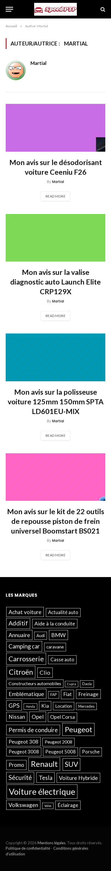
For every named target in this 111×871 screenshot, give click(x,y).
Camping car (24, 646)
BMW (58, 635)
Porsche (91, 752)
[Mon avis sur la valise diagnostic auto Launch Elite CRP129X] (55, 237)
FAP (53, 694)
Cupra (71, 684)
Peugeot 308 (23, 741)
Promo (16, 764)
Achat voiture (25, 612)
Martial (38, 63)
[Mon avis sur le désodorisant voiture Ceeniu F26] (55, 127)
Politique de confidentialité (28, 848)
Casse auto (62, 659)
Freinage (88, 694)
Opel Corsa (62, 717)
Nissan (17, 716)
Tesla (45, 777)
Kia (45, 706)
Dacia (87, 683)
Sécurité (20, 777)
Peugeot (78, 729)
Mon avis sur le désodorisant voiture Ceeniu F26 (55, 167)
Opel (38, 716)
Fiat (67, 694)
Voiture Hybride (78, 778)
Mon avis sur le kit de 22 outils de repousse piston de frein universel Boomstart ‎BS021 (55, 521)
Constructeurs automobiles (35, 683)
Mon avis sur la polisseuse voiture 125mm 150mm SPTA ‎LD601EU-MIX (56, 401)
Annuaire (19, 635)
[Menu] (9, 9)
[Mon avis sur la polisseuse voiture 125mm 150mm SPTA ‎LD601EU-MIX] (55, 357)
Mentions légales (51, 843)
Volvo (47, 806)
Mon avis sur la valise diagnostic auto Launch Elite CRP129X (55, 282)
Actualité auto (63, 612)
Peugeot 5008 (60, 752)
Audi (40, 635)
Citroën (21, 672)
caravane (55, 646)
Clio (45, 672)
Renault (44, 764)
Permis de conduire (33, 729)
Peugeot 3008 (24, 752)
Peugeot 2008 (58, 741)
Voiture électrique (42, 791)
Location (63, 706)
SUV (71, 764)
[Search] (102, 9)
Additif (18, 623)
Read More (55, 196)
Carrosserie (26, 658)
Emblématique (26, 694)
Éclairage (67, 805)
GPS (14, 705)
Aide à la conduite (54, 623)
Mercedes (86, 706)
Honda (30, 706)
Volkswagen (23, 805)
